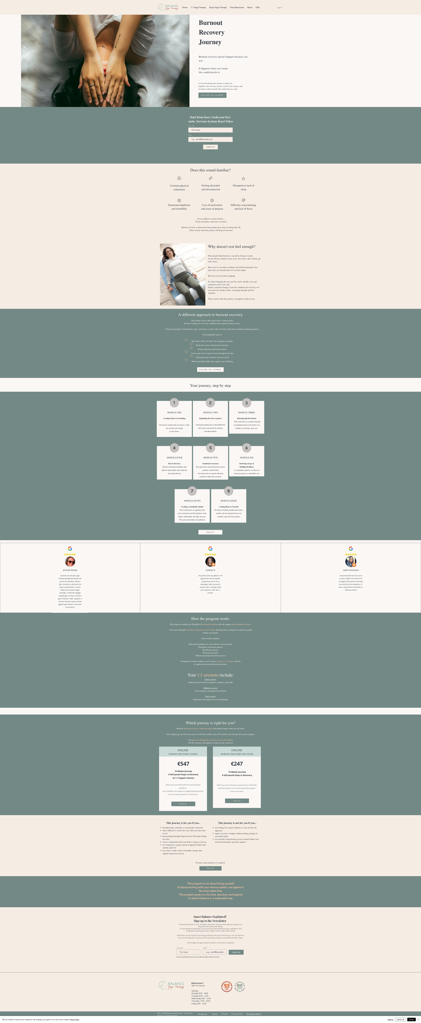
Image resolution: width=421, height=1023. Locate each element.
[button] (198, 7)
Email (190, 135)
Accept (411, 1019)
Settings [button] (390, 1019)
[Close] (418, 1019)
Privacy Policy (237, 1014)
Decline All (400, 1019)
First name (191, 126)
